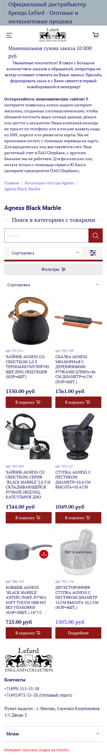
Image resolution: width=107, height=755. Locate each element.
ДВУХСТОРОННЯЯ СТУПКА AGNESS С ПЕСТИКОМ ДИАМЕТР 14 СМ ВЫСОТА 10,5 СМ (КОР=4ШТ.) (76, 597)
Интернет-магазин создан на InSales (36, 750)
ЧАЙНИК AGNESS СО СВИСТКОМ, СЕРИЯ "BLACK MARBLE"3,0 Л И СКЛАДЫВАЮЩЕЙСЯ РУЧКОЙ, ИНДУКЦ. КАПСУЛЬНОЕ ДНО (28, 484)
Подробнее (78, 633)
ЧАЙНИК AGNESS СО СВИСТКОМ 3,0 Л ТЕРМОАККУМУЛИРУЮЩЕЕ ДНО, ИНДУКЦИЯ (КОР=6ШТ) (27, 366)
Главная (11, 182)
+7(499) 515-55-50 (21, 688)
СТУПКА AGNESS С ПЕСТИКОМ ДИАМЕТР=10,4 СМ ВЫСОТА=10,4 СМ (73, 479)
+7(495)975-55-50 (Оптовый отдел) (38, 695)
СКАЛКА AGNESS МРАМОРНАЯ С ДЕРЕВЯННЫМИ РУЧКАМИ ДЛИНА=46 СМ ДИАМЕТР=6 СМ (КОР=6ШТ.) (75, 369)
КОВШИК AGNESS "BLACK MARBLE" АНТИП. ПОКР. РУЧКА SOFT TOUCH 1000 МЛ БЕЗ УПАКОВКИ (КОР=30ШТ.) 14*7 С (26, 600)
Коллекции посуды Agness (49, 182)
